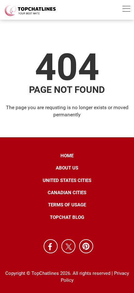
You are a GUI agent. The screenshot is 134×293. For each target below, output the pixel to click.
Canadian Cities (67, 192)
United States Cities (67, 180)
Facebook (51, 246)
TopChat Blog (67, 217)
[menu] (126, 10)
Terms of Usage (67, 205)
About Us (67, 168)
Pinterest (86, 246)
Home (67, 156)
